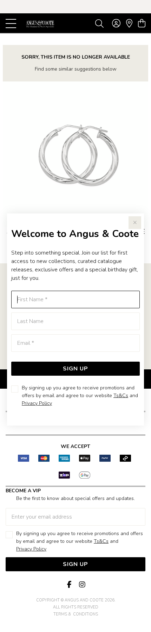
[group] (75, 6)
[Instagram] (81, 585)
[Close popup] (135, 222)
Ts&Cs (120, 395)
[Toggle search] (99, 23)
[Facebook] (69, 585)
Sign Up (75, 369)
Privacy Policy (37, 403)
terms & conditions (75, 614)
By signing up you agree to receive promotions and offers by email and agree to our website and (80, 395)
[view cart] (141, 23)
